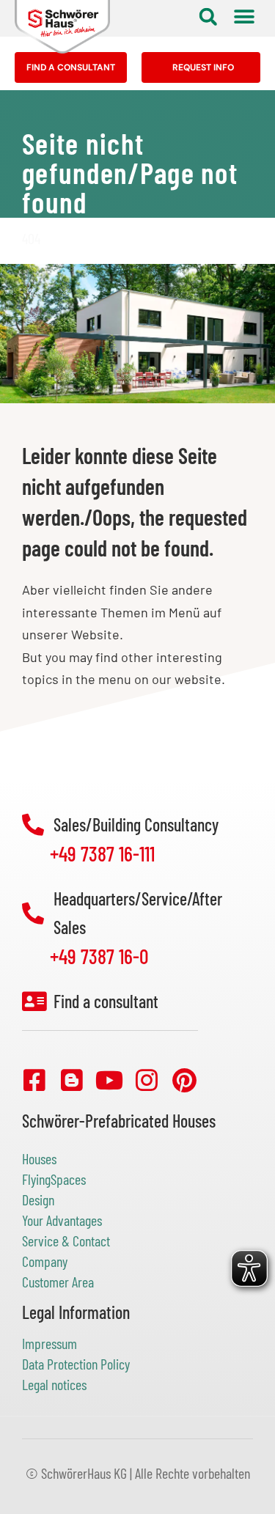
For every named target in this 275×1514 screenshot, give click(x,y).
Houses (39, 1158)
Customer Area (58, 1281)
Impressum (49, 1343)
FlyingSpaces (54, 1179)
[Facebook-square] (34, 1079)
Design (38, 1199)
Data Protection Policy (76, 1363)
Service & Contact (66, 1240)
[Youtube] (109, 1079)
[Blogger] (71, 1079)
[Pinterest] (184, 1079)
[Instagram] (146, 1079)
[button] (208, 16)
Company (44, 1261)
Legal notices (54, 1384)
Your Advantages (62, 1220)
